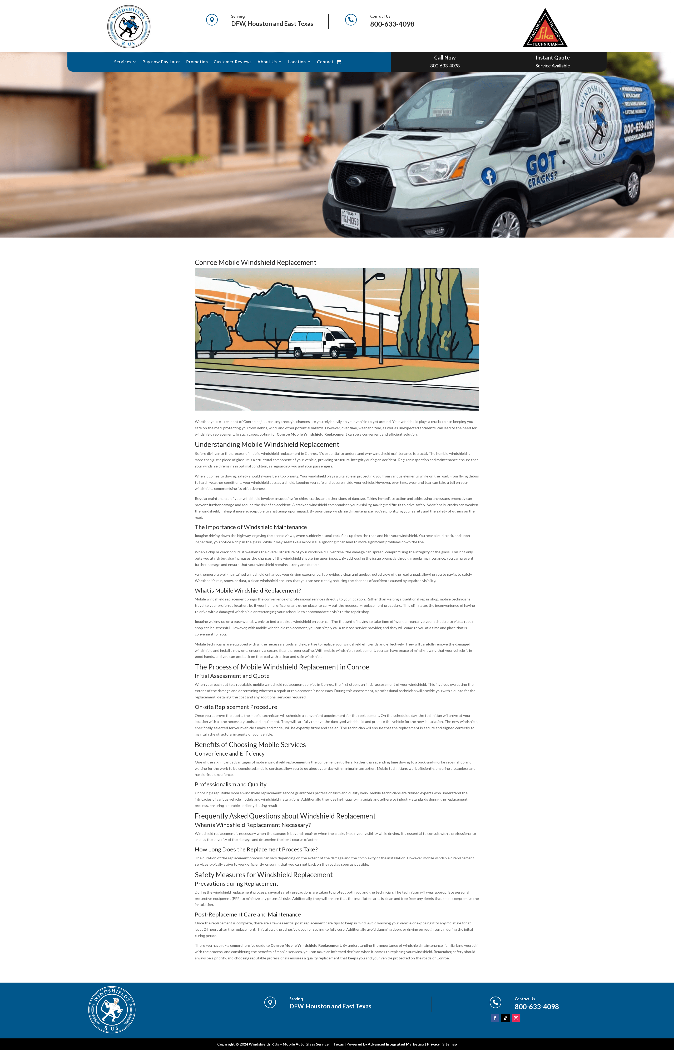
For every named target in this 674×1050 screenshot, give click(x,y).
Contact (325, 62)
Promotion (197, 62)
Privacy (433, 1044)
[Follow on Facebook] (495, 1018)
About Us (267, 62)
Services (122, 62)
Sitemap (449, 1044)
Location (297, 62)
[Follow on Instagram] (516, 1018)
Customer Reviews (233, 62)
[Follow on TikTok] (505, 1018)
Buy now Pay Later (161, 62)
